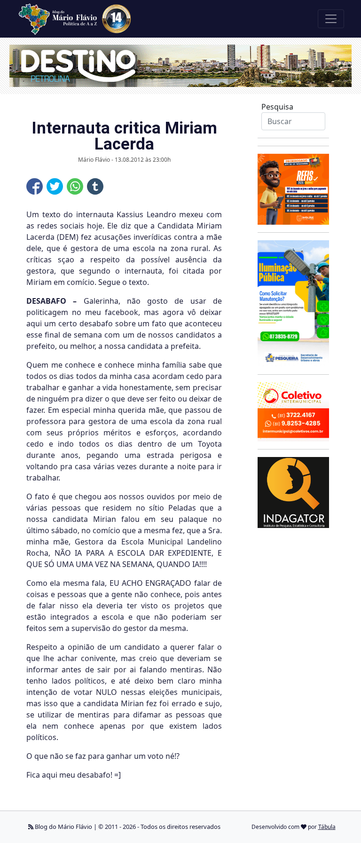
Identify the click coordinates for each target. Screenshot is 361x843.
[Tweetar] (55, 186)
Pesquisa (277, 107)
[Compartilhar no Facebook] (34, 186)
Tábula (327, 827)
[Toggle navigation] (331, 18)
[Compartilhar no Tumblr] (95, 186)
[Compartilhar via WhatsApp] (75, 186)
